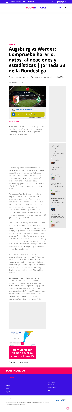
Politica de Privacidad (23, 398)
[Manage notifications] (67, 408)
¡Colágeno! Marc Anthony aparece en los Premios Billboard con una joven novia (57, 216)
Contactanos (51, 387)
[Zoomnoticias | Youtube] (63, 371)
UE (22, 343)
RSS (49, 390)
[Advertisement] (37, 30)
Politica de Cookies (33, 398)
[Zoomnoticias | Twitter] (65, 8)
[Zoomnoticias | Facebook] (53, 371)
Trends (18, 1)
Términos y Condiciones (11, 398)
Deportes (31, 1)
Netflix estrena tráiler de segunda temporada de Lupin (57, 200)
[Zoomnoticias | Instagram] (60, 371)
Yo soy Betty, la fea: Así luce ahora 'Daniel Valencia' (57, 153)
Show (24, 1)
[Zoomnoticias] (16, 372)
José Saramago (15, 121)
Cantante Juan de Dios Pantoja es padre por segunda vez (57, 185)
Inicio (13, 1)
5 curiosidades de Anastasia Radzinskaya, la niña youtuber (57, 170)
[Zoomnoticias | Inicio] (64, 377)
